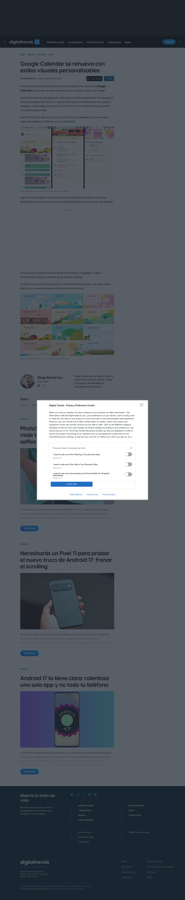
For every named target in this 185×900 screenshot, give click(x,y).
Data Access (92, 494)
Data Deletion (76, 494)
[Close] (142, 405)
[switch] (128, 454)
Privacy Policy (109, 494)
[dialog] (92, 450)
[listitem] (92, 447)
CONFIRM (71, 484)
